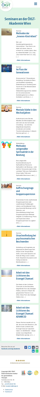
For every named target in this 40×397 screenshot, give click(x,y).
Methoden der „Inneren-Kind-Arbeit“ (26, 35)
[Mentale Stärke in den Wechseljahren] (6, 108)
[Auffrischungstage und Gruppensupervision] (6, 186)
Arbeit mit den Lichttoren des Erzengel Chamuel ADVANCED (24, 312)
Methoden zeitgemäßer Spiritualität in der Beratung (25, 150)
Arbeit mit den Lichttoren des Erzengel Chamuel (24, 275)
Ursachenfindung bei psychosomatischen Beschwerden (26, 238)
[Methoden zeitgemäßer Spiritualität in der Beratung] (6, 144)
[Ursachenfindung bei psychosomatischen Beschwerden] (6, 233)
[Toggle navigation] (20, 3)
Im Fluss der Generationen (22, 71)
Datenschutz (9, 390)
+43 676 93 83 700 (10, 384)
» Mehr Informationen (23, 60)
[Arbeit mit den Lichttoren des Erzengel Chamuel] (6, 273)
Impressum (8, 392)
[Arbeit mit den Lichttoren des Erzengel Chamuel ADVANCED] (6, 308)
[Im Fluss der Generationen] (6, 68)
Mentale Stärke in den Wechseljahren (26, 111)
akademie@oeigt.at (12, 386)
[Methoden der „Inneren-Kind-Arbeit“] (6, 32)
